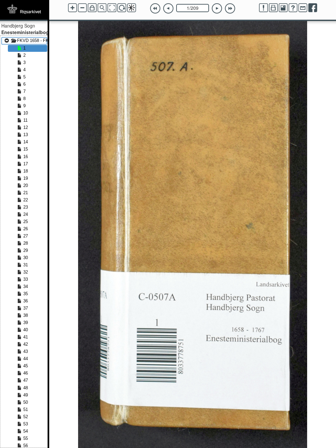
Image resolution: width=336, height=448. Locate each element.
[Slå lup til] (102, 7)
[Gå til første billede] (155, 8)
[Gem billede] (283, 7)
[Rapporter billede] (263, 7)
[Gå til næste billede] (217, 8)
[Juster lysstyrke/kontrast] (131, 7)
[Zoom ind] (72, 7)
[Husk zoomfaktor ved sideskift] (92, 7)
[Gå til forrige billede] (168, 8)
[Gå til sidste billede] (230, 8)
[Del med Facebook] (312, 7)
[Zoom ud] (82, 7)
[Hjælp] (293, 7)
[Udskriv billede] (273, 7)
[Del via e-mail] (302, 7)
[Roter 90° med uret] (121, 7)
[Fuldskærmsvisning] (111, 7)
